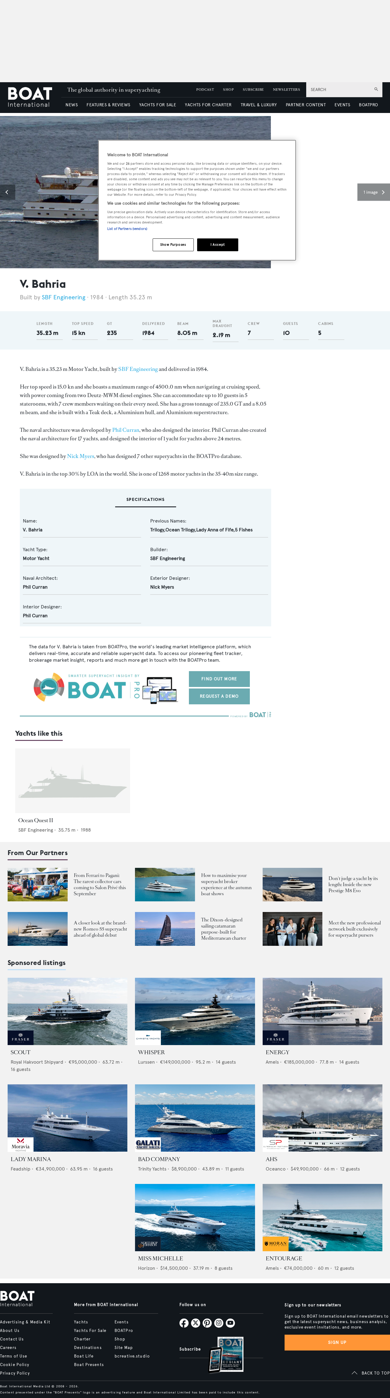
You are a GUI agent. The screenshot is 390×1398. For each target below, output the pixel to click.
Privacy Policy (15, 1373)
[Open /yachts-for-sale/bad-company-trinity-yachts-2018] (195, 1118)
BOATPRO (368, 104)
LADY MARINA (31, 1159)
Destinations (87, 1347)
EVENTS (342, 104)
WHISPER (151, 1052)
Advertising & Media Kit (25, 1322)
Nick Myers (80, 456)
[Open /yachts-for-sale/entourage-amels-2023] (322, 1217)
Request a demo (219, 696)
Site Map (124, 1347)
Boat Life (84, 1356)
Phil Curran (125, 430)
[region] (197, 200)
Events (122, 1322)
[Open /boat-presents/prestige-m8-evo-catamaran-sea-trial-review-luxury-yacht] (293, 885)
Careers (8, 1347)
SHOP (228, 89)
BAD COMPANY (159, 1159)
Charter (82, 1339)
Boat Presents (89, 1364)
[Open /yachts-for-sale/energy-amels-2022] (322, 1011)
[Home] (34, 97)
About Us (10, 1330)
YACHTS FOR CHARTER (208, 104)
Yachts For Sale (90, 1330)
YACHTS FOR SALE (157, 104)
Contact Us (12, 1339)
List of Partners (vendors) (127, 229)
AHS (271, 1159)
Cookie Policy (15, 1364)
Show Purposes (173, 244)
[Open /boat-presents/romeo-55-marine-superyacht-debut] (38, 929)
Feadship (20, 1169)
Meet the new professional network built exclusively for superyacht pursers (354, 929)
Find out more (219, 678)
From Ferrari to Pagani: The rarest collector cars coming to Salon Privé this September (100, 884)
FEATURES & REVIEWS (108, 104)
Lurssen (146, 1062)
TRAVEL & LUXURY (259, 104)
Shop (120, 1339)
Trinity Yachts (152, 1169)
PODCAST (205, 89)
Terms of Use (13, 1356)
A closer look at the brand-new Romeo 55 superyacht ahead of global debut (100, 929)
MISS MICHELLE (160, 1258)
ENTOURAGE (284, 1258)
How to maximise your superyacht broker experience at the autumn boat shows (226, 884)
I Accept (218, 244)
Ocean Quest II (35, 820)
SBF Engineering (63, 297)
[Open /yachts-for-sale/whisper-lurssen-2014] (195, 1011)
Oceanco (275, 1169)
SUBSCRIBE (253, 89)
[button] (7, 192)
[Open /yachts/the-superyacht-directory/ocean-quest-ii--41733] (72, 780)
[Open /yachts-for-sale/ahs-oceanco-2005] (322, 1118)
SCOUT (20, 1052)
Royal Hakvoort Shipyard (37, 1062)
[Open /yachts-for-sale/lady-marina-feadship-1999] (67, 1118)
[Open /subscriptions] (220, 1356)
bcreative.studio (132, 1356)
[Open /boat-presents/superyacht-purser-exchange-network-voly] (293, 929)
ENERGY (277, 1052)
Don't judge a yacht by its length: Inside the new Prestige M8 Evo (353, 884)
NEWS (72, 104)
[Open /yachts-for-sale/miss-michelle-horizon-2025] (195, 1217)
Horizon (146, 1268)
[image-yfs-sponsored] (21, 1043)
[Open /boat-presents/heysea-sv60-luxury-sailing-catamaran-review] (165, 929)
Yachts (81, 1322)
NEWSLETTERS (286, 89)
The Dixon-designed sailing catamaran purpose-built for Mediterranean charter (223, 929)
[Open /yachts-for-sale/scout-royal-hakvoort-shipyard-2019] (67, 1011)
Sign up (337, 1342)
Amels (272, 1062)
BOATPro (124, 1330)
